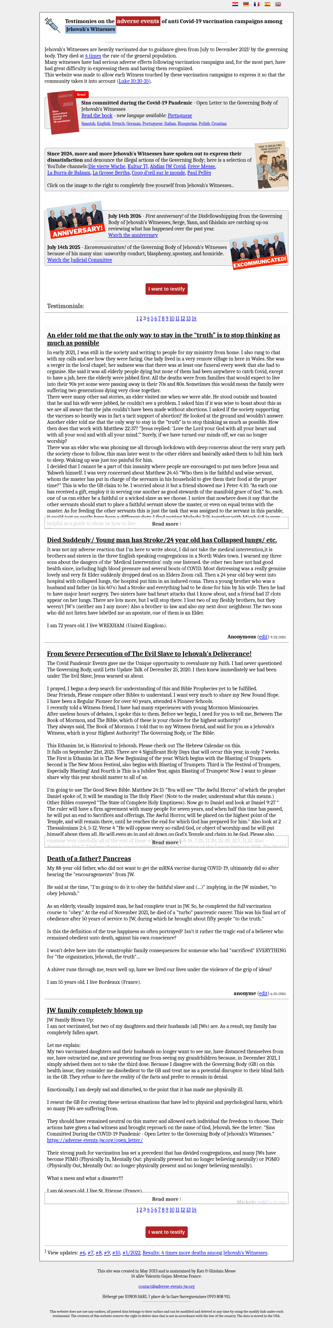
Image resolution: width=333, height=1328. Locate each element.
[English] (278, 4)
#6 (82, 1253)
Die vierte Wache (106, 166)
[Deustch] (246, 4)
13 (188, 318)
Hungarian (187, 123)
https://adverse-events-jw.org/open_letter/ (95, 1140)
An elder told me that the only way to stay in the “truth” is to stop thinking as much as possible (163, 339)
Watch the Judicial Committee (79, 260)
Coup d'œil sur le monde (158, 173)
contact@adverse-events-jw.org (166, 1286)
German (134, 123)
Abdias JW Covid (168, 166)
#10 (116, 1253)
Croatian (219, 123)
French (118, 123)
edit (263, 637)
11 (177, 318)
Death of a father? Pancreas (89, 859)
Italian (170, 123)
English (103, 123)
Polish (204, 123)
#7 (90, 1253)
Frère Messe (201, 166)
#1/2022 (131, 1253)
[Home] (52, 25)
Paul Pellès (199, 173)
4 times (93, 56)
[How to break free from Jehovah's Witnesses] (272, 165)
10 (172, 318)
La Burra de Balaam (68, 173)
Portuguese (180, 115)
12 (183, 318)
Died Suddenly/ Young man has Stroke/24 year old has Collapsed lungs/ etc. (162, 540)
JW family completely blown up (95, 1010)
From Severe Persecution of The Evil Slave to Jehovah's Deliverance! (149, 654)
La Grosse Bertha (111, 173)
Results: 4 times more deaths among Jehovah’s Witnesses (205, 1253)
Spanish (88, 123)
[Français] (257, 4)
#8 (99, 1253)
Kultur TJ (137, 166)
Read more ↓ (166, 524)
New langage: (95, 94)
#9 (107, 1253)
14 (194, 318)
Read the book (97, 115)
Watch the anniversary (133, 235)
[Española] (267, 4)
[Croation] (235, 4)
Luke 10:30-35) (135, 81)
